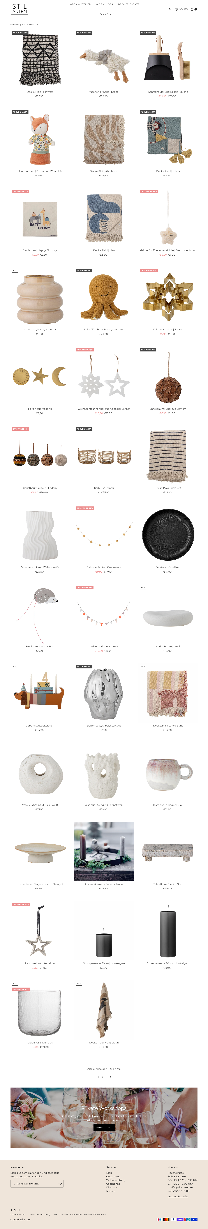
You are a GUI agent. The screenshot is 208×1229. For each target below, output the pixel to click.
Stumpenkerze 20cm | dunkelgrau (168, 963)
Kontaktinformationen (95, 1214)
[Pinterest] (15, 1210)
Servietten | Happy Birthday (40, 250)
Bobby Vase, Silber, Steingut (104, 725)
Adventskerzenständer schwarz (104, 884)
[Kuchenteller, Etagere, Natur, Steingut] (40, 851)
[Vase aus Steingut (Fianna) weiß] (104, 772)
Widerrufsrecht (17, 1214)
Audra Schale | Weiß (168, 646)
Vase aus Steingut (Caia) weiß (40, 805)
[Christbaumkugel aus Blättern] (168, 376)
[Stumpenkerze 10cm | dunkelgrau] (104, 930)
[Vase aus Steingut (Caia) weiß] (40, 772)
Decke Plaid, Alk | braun (104, 171)
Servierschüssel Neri (168, 567)
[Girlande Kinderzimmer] (104, 614)
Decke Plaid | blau (104, 250)
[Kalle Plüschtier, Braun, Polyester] (104, 297)
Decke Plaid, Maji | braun (104, 1042)
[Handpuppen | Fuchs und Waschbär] (40, 138)
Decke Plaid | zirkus (168, 171)
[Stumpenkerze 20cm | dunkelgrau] (168, 930)
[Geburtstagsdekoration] (40, 693)
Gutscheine (113, 1176)
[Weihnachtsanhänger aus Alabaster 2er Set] (104, 376)
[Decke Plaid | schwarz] (40, 59)
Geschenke (113, 1183)
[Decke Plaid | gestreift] (168, 455)
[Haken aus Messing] (40, 376)
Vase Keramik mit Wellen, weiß (40, 567)
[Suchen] (171, 9)
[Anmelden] (60, 1184)
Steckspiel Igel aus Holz (40, 646)
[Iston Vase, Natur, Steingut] (40, 297)
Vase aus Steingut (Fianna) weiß (104, 805)
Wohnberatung (115, 1180)
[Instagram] (19, 1210)
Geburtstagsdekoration (40, 725)
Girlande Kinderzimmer (104, 646)
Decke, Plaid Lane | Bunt (168, 725)
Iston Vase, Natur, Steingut (40, 329)
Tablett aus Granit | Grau (168, 884)
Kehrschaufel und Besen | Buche (168, 91)
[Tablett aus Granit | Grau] (168, 851)
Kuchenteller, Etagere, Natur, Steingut (40, 884)
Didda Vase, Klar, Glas (40, 1042)
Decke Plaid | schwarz (40, 91)
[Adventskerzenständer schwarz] (104, 851)
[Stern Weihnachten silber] (40, 930)
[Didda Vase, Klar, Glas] (40, 1010)
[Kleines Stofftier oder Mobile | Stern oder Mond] (168, 217)
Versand (64, 1214)
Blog (109, 1172)
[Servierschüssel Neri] (168, 534)
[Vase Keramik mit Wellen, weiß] (40, 534)
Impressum (76, 1214)
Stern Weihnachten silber (40, 963)
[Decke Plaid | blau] (104, 217)
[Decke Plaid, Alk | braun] (104, 138)
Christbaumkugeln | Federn (40, 488)
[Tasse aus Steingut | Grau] (168, 772)
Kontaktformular (178, 1196)
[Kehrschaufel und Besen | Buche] (168, 59)
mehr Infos (103, 1127)
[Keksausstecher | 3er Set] (168, 297)
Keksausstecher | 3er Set (168, 329)
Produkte (104, 13)
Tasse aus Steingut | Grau (168, 805)
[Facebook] (11, 1210)
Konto (183, 9)
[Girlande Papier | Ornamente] (104, 534)
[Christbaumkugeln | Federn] (40, 455)
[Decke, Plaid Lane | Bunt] (168, 693)
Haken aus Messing (40, 408)
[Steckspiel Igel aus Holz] (40, 614)
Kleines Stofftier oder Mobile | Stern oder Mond (167, 250)
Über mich (112, 1187)
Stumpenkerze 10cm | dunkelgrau (104, 963)
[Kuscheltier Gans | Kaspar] (104, 59)
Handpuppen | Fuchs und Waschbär (40, 171)
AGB (55, 1214)
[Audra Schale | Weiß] (168, 614)
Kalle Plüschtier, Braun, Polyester (104, 329)
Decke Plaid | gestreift (168, 488)
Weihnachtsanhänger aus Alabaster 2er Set (104, 408)
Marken (111, 1191)
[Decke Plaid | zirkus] (168, 138)
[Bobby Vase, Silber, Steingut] (104, 693)
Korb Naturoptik (104, 488)
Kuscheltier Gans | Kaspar (104, 91)
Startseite (14, 24)
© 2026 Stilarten (20, 1219)
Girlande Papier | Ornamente (104, 567)
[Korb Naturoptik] (104, 455)
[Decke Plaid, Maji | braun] (104, 1010)
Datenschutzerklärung (39, 1214)
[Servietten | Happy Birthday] (40, 217)
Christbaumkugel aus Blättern (168, 408)
